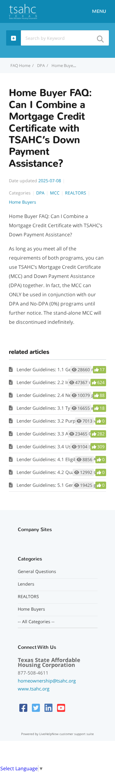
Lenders (26, 584)
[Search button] (100, 37)
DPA (41, 65)
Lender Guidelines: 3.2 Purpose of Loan (58, 421)
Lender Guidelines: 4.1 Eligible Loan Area (60, 459)
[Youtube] (61, 707)
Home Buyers (22, 202)
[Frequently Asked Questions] (23, 11)
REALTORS (75, 193)
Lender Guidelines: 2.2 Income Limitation (60, 382)
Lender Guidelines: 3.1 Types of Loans (57, 408)
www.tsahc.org (33, 689)
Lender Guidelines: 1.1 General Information (62, 369)
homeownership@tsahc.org (47, 681)
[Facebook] (23, 707)
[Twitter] (36, 707)
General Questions (37, 571)
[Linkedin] (48, 707)
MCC (54, 193)
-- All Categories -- (36, 621)
